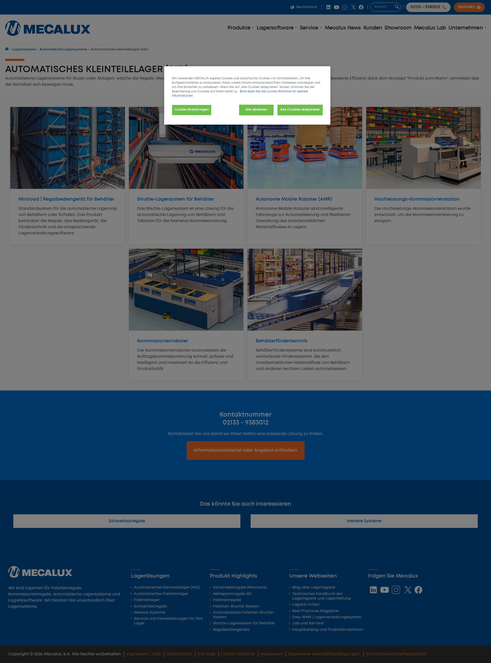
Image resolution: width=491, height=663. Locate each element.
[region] (247, 95)
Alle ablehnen (256, 109)
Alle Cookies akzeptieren (300, 109)
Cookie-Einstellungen (192, 109)
